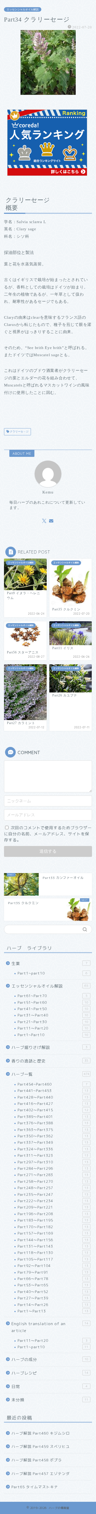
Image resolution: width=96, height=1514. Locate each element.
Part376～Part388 (53, 1122)
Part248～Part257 (53, 1187)
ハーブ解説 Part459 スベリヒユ (40, 1446)
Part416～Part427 (53, 1103)
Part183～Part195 (53, 1220)
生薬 (49, 963)
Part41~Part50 (53, 1008)
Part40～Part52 (53, 1291)
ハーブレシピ (49, 1373)
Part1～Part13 (53, 1310)
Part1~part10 (52, 973)
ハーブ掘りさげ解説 (49, 1047)
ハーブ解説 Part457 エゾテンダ (40, 1473)
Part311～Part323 (53, 1155)
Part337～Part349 (53, 1142)
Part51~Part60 (53, 1002)
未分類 (49, 1400)
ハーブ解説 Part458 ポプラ (36, 1459)
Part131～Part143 (53, 1246)
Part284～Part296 (53, 1168)
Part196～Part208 (53, 1213)
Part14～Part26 (53, 1304)
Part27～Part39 (53, 1297)
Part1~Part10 (53, 1034)
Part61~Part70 (52, 995)
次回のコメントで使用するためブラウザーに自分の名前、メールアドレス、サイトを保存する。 (48, 834)
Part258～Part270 (53, 1181)
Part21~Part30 (53, 1021)
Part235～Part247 (53, 1194)
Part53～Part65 (53, 1284)
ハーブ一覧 (50, 1074)
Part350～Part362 (53, 1135)
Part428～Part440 (53, 1097)
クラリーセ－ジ (19, 431)
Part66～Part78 (53, 1278)
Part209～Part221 (53, 1207)
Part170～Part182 (53, 1226)
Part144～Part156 (53, 1239)
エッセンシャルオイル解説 (23, 9)
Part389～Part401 (53, 1116)
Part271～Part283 (53, 1174)
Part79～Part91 (53, 1272)
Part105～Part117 (53, 1259)
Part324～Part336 (53, 1148)
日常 (49, 1386)
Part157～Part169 (53, 1233)
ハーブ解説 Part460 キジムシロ (40, 1433)
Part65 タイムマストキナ (34, 1486)
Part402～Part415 (53, 1109)
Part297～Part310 (53, 1161)
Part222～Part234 (53, 1200)
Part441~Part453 (53, 1090)
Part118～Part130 (53, 1252)
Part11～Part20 (53, 1028)
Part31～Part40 (53, 1015)
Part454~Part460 (52, 1084)
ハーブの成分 (49, 1359)
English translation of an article (49, 1327)
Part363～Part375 (53, 1129)
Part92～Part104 (53, 1265)
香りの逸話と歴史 (49, 1061)
